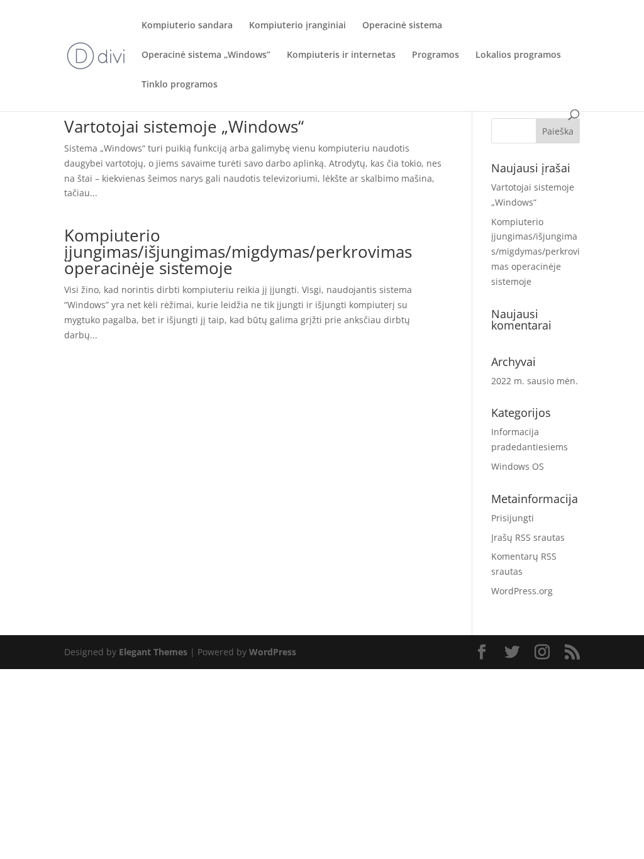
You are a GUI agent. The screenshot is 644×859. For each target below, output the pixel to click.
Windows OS (517, 466)
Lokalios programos (518, 55)
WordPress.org (522, 591)
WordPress (272, 652)
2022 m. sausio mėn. (534, 381)
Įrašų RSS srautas (528, 537)
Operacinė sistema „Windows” (206, 55)
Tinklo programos (180, 85)
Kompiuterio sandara (187, 26)
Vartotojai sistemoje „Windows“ (184, 126)
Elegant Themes (153, 652)
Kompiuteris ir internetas (341, 55)
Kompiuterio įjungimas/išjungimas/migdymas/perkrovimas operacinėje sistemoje (238, 251)
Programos (435, 55)
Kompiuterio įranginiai (297, 26)
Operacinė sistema (402, 26)
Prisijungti (512, 518)
